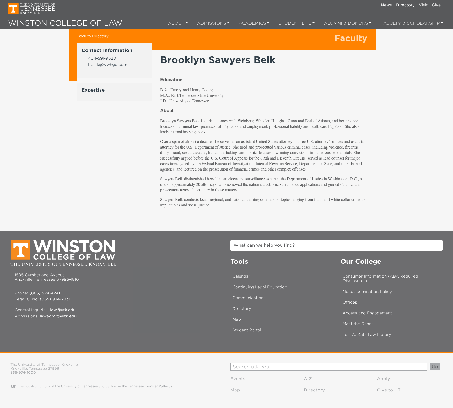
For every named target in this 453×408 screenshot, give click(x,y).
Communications (249, 297)
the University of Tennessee (76, 386)
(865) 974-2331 (55, 299)
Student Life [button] (295, 23)
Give (436, 5)
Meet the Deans (358, 323)
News (386, 5)
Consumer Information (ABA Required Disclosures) (380, 278)
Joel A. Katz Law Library (367, 334)
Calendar (241, 276)
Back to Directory (93, 36)
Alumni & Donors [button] (346, 23)
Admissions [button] (211, 23)
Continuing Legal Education (260, 287)
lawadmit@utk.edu (58, 316)
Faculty (351, 38)
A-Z (308, 378)
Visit (423, 5)
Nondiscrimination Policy (367, 291)
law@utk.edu (63, 310)
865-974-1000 (23, 372)
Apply (383, 378)
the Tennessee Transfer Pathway (147, 386)
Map (237, 319)
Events (237, 378)
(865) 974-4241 (44, 293)
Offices (350, 302)
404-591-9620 (102, 58)
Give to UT (389, 390)
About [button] (176, 23)
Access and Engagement (367, 313)
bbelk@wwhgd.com (107, 64)
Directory (405, 5)
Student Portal (247, 330)
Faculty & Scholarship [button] (410, 23)
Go (435, 366)
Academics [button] (252, 23)
